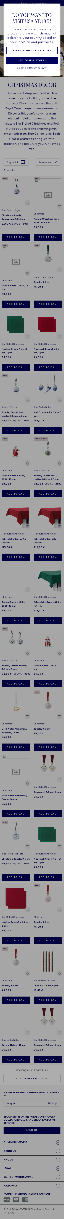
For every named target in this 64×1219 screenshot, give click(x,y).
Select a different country (32, 68)
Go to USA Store (32, 60)
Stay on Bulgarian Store (32, 50)
